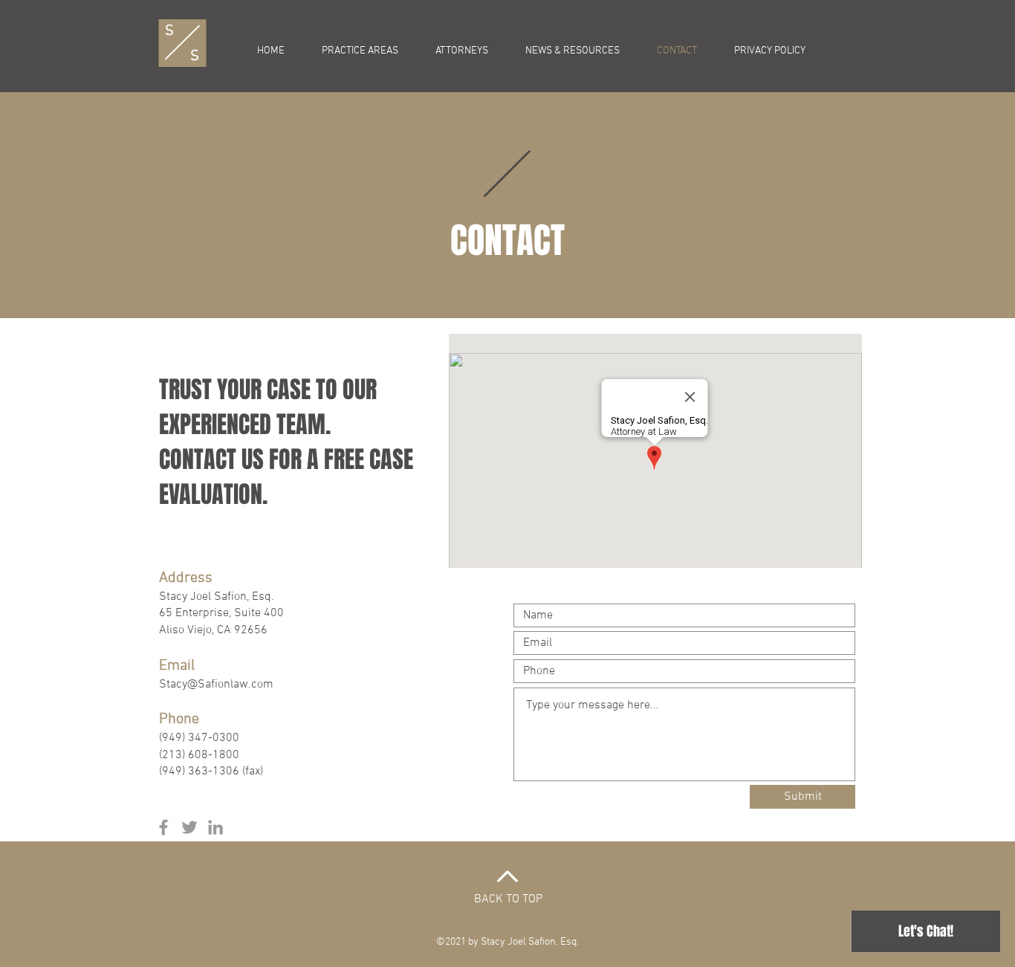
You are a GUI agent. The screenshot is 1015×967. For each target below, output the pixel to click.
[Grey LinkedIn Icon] (215, 827)
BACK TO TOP (508, 899)
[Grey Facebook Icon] (163, 827)
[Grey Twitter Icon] (189, 827)
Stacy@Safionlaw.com (216, 684)
